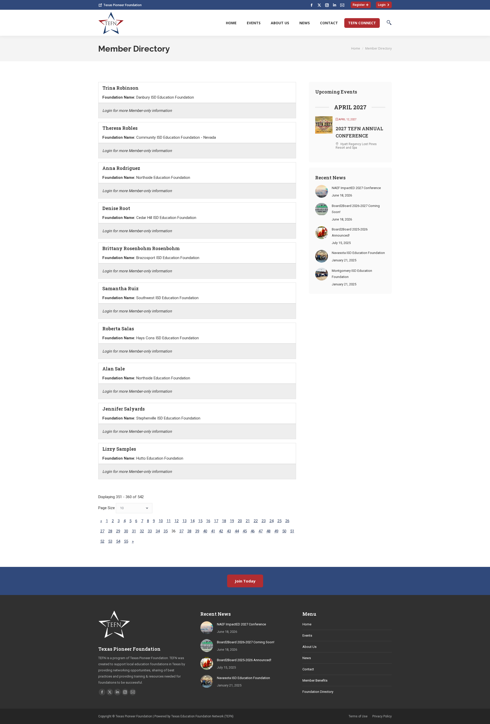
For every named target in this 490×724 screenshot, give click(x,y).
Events (307, 635)
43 (229, 531)
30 (126, 531)
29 (118, 531)
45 (245, 531)
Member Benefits (314, 680)
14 (192, 521)
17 (216, 521)
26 (287, 521)
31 (134, 531)
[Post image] (321, 191)
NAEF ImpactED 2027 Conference (356, 188)
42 (221, 531)
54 (118, 541)
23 (264, 521)
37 (181, 531)
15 (200, 521)
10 (161, 521)
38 (189, 531)
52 (102, 541)
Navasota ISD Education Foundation (358, 253)
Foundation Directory (317, 692)
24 (272, 521)
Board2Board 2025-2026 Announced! (350, 232)
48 (268, 531)
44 (237, 531)
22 (256, 521)
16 (208, 521)
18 (224, 521)
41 (213, 531)
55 (126, 541)
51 (292, 531)
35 (166, 531)
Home (306, 624)
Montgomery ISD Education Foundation (352, 274)
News (306, 658)
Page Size (106, 508)
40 (205, 531)
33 (150, 531)
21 (248, 521)
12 (177, 521)
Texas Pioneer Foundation (122, 5)
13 (184, 521)
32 (142, 531)
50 (284, 531)
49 (276, 531)
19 (232, 521)
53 (110, 541)
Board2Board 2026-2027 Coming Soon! (356, 209)
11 (169, 521)
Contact (308, 669)
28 (110, 531)
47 (261, 531)
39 (197, 531)
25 (279, 521)
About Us (309, 647)
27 (102, 531)
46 (253, 531)
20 (240, 521)
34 (158, 531)
